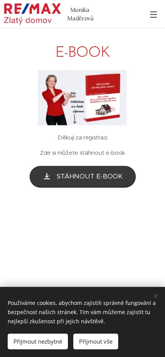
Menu (153, 14)
